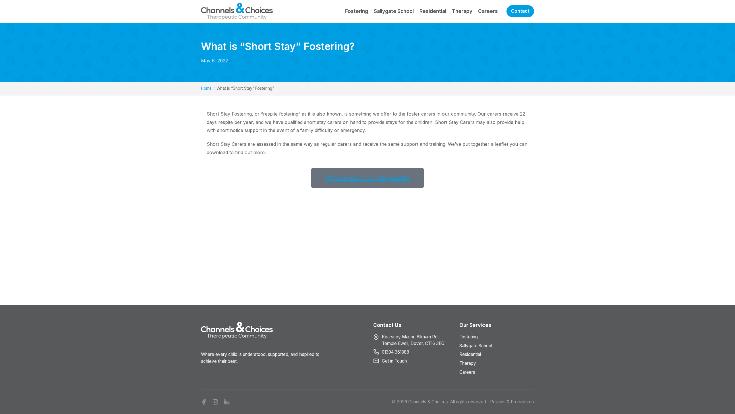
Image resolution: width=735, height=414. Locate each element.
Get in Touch (394, 361)
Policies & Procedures (512, 402)
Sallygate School (394, 11)
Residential (432, 11)
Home (206, 88)
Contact (520, 11)
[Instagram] (215, 402)
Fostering (356, 11)
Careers (488, 11)
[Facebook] (204, 402)
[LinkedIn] (227, 402)
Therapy (462, 11)
